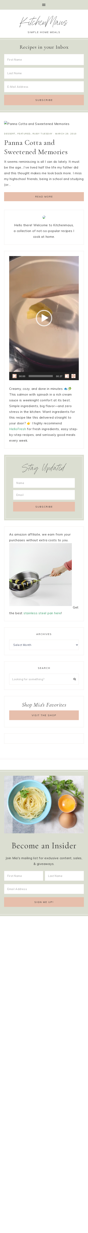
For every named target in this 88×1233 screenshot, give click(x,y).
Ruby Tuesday (43, 133)
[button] (44, 5)
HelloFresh (17, 429)
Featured (24, 133)
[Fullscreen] (73, 376)
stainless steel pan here (42, 613)
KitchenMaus (44, 23)
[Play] (14, 376)
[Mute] (67, 376)
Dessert (10, 133)
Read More (44, 196)
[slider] (41, 376)
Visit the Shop (44, 715)
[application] (44, 318)
